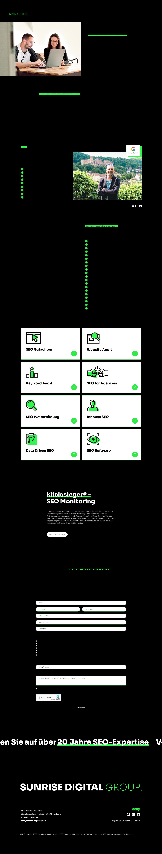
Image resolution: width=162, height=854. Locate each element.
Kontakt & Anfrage (146, 10)
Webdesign (107, 10)
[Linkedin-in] (136, 206)
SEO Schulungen (26, 834)
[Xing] (140, 206)
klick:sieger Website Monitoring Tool (51, 650)
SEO (70, 10)
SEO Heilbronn (77, 834)
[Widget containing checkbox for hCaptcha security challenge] (48, 697)
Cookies (137, 821)
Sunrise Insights (53, 834)
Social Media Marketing (46, 646)
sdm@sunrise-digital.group (33, 821)
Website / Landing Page (46, 648)
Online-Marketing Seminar (47, 653)
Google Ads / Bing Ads (45, 643)
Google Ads (80, 10)
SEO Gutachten (40, 834)
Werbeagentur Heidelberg (124, 834)
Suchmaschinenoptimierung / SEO (50, 641)
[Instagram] (133, 206)
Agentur (132, 10)
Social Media (94, 10)
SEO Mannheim (65, 834)
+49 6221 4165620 (30, 817)
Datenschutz (127, 821)
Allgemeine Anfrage (44, 655)
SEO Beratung (108, 834)
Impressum (116, 821)
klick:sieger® (120, 10)
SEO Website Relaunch (93, 834)
